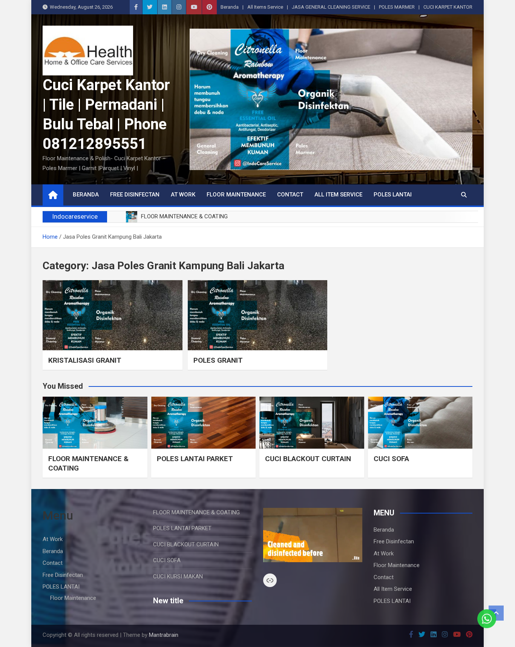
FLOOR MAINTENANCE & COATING (196, 512)
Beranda (230, 7)
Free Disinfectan (134, 194)
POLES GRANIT (218, 360)
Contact (290, 194)
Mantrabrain (163, 635)
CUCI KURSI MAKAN (178, 576)
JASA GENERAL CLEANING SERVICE (331, 7)
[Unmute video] (312, 535)
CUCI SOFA (391, 458)
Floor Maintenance (236, 194)
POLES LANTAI (393, 194)
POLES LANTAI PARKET (195, 458)
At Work (183, 194)
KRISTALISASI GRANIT (84, 360)
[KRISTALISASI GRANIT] (112, 315)
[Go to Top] (496, 613)
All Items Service (265, 7)
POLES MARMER (397, 7)
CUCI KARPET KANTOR (447, 7)
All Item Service (338, 194)
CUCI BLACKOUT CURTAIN (308, 458)
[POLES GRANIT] (258, 315)
